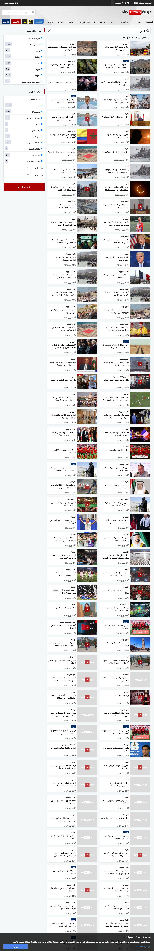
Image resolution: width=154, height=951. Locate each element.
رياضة (102, 21)
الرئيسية (149, 21)
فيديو (60, 21)
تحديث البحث (24, 187)
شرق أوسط (125, 21)
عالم (114, 21)
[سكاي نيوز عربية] (137, 12)
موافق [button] (15, 946)
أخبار (139, 21)
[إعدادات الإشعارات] (31, 22)
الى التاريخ (39, 175)
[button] (16, 21)
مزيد (51, 21)
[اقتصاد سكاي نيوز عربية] (39, 21)
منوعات (71, 21)
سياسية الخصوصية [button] (143, 946)
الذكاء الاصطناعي (88, 21)
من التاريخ (39, 168)
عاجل (24, 21)
